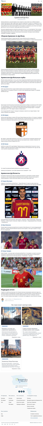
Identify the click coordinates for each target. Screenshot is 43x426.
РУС (7, 424)
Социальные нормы (31, 408)
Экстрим (10, 398)
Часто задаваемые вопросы (36, 415)
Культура (3, 398)
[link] (11, 323)
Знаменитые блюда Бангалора (10, 361)
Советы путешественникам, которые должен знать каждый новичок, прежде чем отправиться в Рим (32, 329)
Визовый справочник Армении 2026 (34, 400)
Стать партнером (34, 417)
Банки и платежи (30, 406)
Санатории (11, 400)
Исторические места (21, 400)
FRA (9, 424)
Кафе (2, 415)
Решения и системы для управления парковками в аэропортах (9, 329)
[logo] (3, 1)
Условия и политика (35, 413)
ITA (14, 424)
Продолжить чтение (16, 337)
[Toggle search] (39, 1)
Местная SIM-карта (31, 404)
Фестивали (3, 400)
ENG (2, 424)
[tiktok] (24, 391)
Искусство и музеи (20, 402)
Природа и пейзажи (21, 404)
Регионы (29, 398)
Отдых (10, 402)
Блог (2, 402)
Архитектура (19, 398)
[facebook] (19, 391)
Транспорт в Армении (31, 402)
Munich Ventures (39, 422)
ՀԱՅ (5, 424)
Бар (2, 413)
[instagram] (21, 391)
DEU (12, 424)
